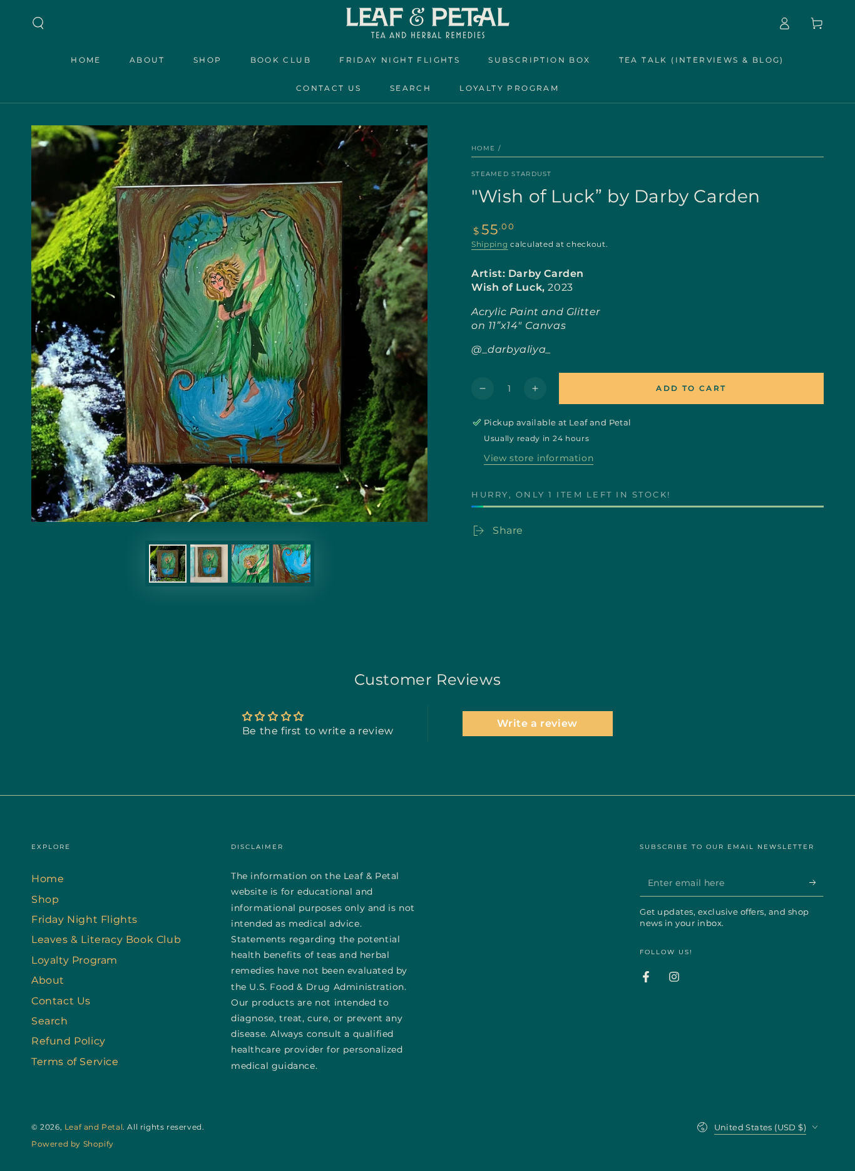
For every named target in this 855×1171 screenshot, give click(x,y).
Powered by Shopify (72, 1143)
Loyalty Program (74, 960)
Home (483, 148)
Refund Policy (68, 1041)
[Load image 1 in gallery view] (168, 563)
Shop (45, 899)
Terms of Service (75, 1062)
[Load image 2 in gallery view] (209, 563)
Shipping (489, 244)
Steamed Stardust (511, 174)
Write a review (537, 723)
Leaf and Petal (93, 1127)
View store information (538, 458)
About (47, 980)
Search (49, 1021)
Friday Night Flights (84, 919)
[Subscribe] (816, 882)
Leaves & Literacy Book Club (106, 939)
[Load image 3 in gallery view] (250, 563)
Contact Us (61, 1001)
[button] (38, 23)
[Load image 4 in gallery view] (291, 563)
